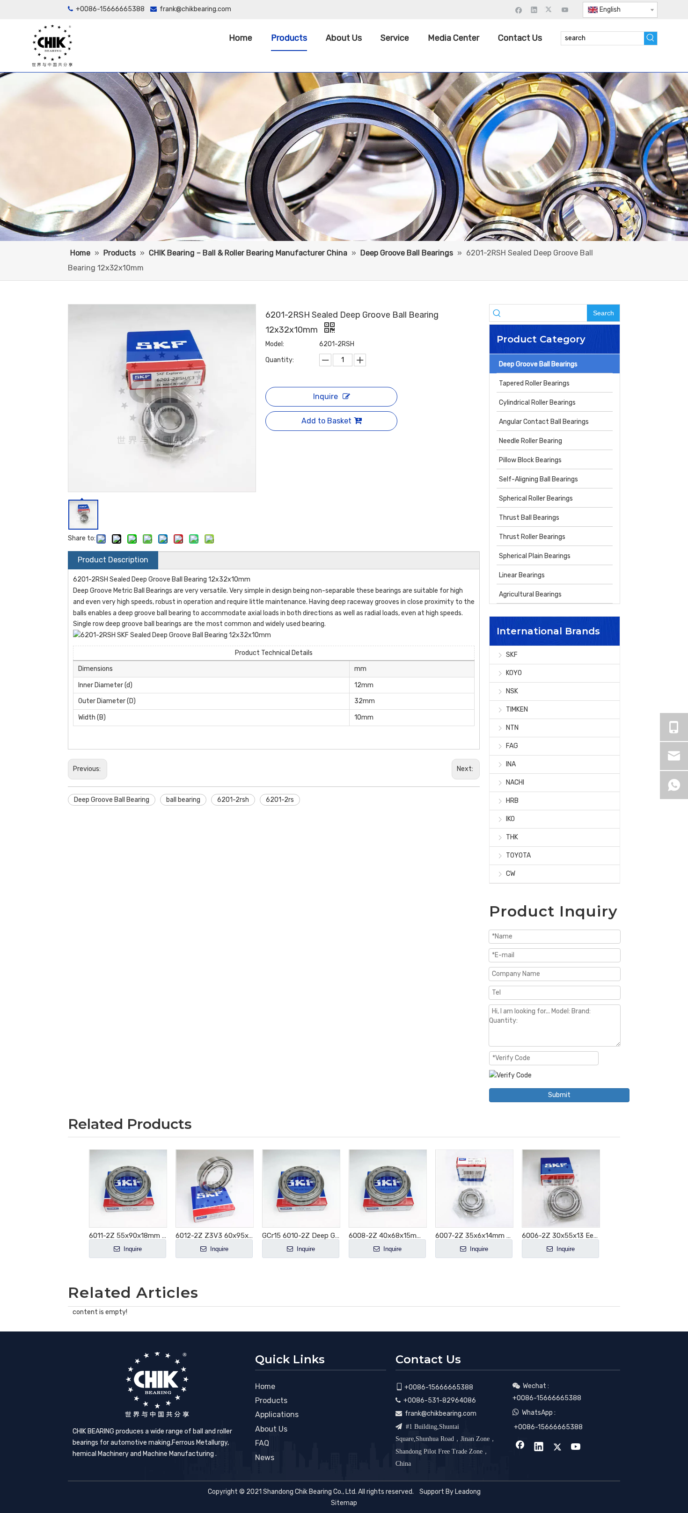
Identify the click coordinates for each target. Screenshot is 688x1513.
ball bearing (183, 800)
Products (271, 1400)
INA (511, 764)
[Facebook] (519, 9)
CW (510, 874)
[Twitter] (550, 9)
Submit (559, 1095)
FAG (512, 746)
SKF (512, 655)
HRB (512, 801)
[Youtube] (565, 9)
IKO (510, 819)
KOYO (514, 673)
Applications (277, 1414)
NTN (512, 728)
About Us (271, 1429)
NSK (512, 691)
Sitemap (344, 1503)
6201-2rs (280, 800)
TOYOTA (518, 855)
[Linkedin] (534, 9)
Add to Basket (326, 420)
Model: (274, 344)
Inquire (325, 396)
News (264, 1457)
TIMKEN (517, 709)
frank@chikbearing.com (195, 9)
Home (265, 1386)
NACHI (515, 782)
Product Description (113, 559)
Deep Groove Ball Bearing (111, 800)
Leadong (468, 1492)
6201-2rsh (233, 800)
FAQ (262, 1443)
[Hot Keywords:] (650, 38)
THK (512, 837)
